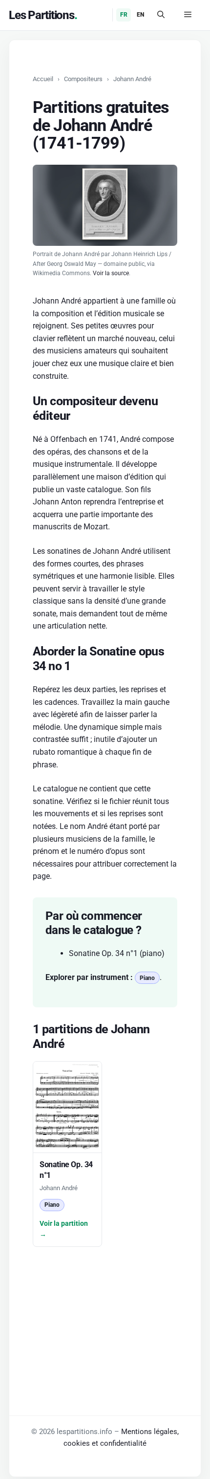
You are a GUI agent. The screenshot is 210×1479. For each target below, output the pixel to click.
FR (123, 14)
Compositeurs (83, 79)
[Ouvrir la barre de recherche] (160, 15)
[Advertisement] (105, 1308)
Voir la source (111, 273)
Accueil (43, 79)
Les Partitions (41, 15)
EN (140, 14)
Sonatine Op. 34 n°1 (103, 953)
